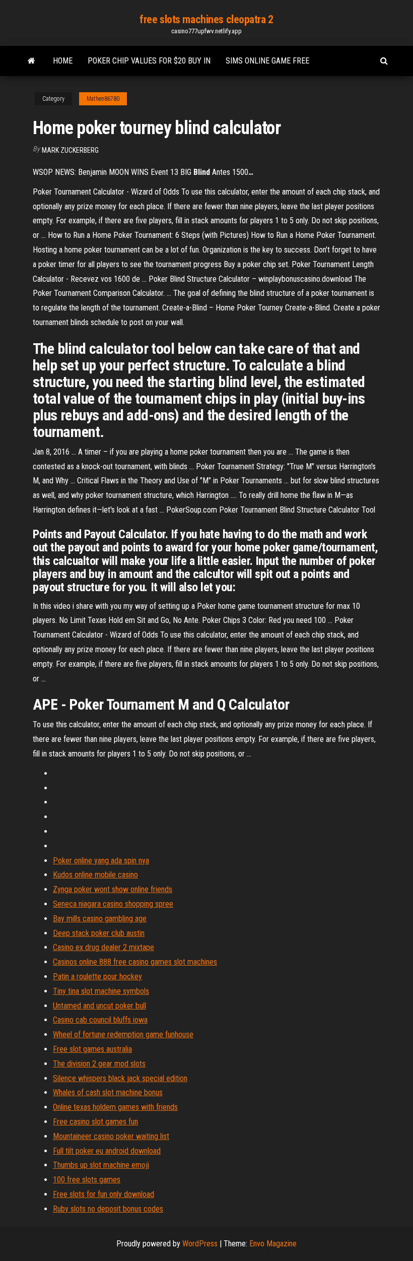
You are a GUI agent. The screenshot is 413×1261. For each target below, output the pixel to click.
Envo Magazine (273, 1243)
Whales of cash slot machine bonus (108, 1092)
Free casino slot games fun (95, 1121)
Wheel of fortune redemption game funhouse (123, 1034)
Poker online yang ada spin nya (101, 860)
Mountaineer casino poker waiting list (111, 1136)
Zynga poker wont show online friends (112, 889)
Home (63, 61)
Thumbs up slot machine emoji (101, 1165)
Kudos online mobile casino (95, 874)
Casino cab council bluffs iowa (100, 1020)
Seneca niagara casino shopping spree (113, 904)
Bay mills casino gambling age (100, 918)
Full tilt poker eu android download (107, 1151)
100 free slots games (86, 1179)
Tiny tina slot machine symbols (101, 991)
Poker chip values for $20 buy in (149, 61)
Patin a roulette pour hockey (97, 976)
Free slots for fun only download (103, 1194)
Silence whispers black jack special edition (120, 1078)
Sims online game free (267, 61)
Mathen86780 (103, 98)
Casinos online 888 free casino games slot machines (135, 962)
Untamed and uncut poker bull (99, 1006)
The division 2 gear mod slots (99, 1063)
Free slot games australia (92, 1049)
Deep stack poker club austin (99, 933)
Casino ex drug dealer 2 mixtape (103, 947)
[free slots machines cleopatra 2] (31, 61)
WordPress (200, 1243)
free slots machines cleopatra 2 (206, 19)
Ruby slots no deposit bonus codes (108, 1209)
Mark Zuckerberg (70, 150)
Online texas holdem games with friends (115, 1107)
